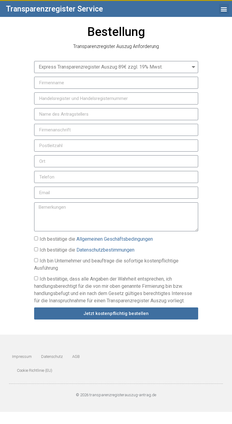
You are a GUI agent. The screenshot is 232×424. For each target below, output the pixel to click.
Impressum (22, 356)
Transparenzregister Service (54, 9)
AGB (76, 356)
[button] (224, 9)
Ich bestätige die (96, 239)
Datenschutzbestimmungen (105, 250)
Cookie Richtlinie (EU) (34, 370)
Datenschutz (52, 356)
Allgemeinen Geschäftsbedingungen (114, 239)
